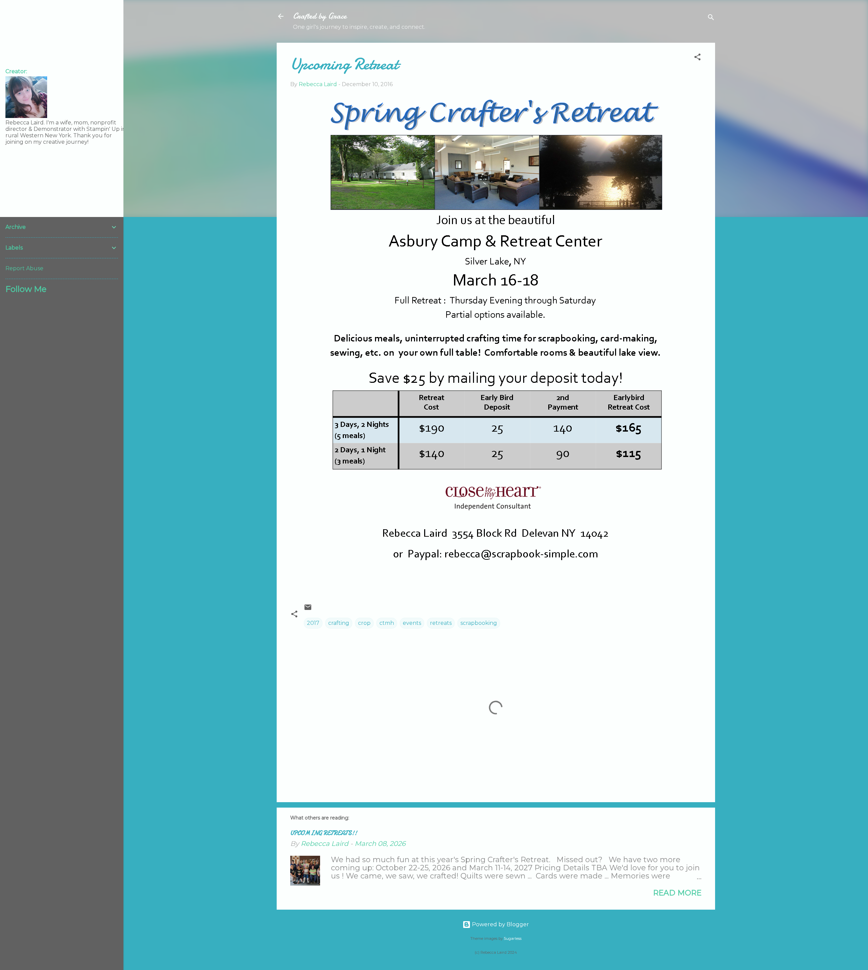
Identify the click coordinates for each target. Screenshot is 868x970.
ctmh (386, 623)
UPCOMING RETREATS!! (323, 833)
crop (364, 623)
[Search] (711, 18)
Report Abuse (24, 268)
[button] (697, 58)
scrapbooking (478, 623)
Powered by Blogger (500, 924)
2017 (313, 623)
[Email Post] (308, 609)
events (412, 623)
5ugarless (512, 938)
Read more (677, 892)
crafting (338, 623)
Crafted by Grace (320, 16)
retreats (441, 623)
